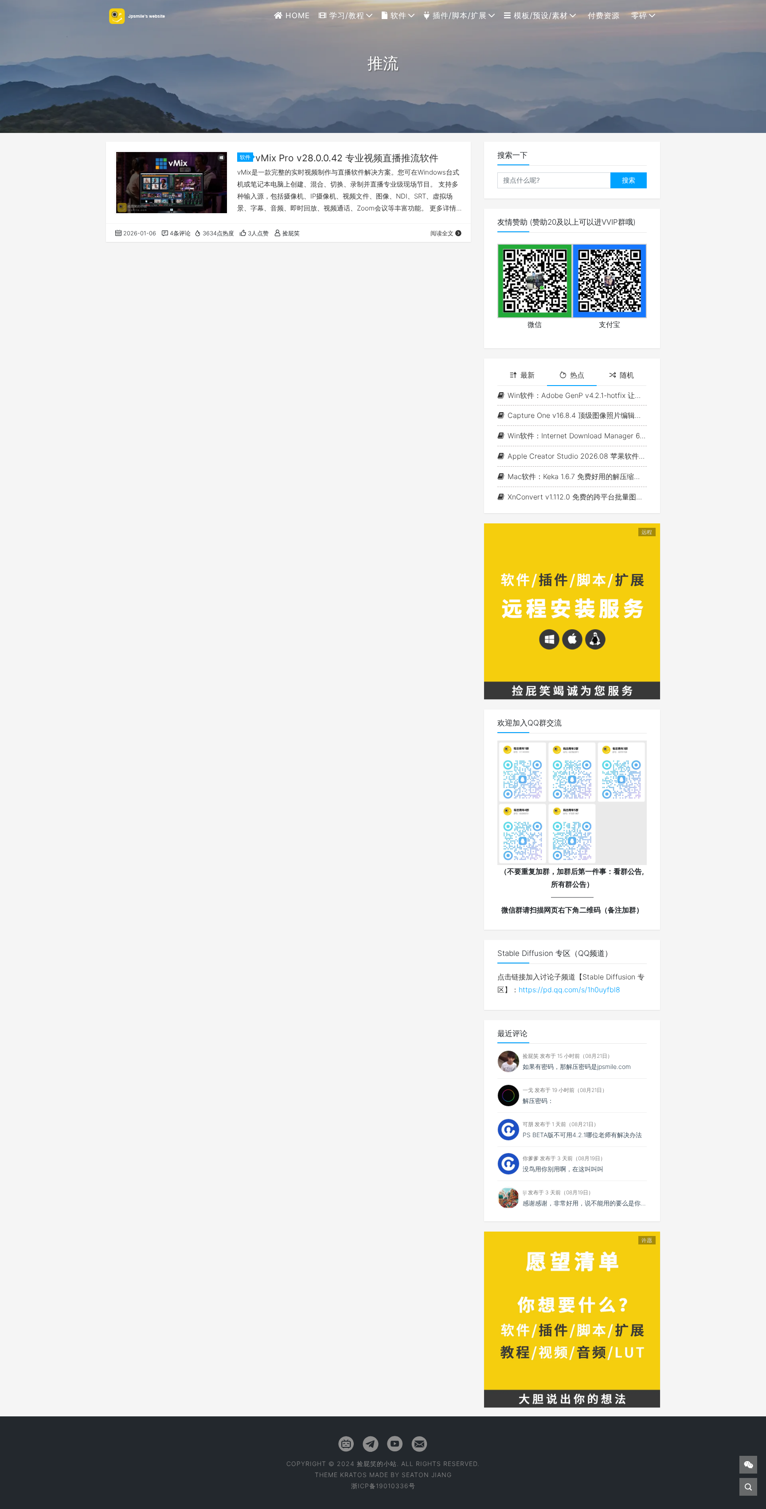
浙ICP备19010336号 (383, 1486)
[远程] (572, 610)
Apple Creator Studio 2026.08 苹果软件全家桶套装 (577, 456)
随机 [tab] (627, 374)
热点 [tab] (577, 374)
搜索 (628, 180)
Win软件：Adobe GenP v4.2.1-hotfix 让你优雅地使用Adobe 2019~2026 (577, 395)
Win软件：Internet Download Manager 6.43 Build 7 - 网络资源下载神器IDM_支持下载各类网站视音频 (577, 435)
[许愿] (572, 1318)
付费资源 (602, 15)
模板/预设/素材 (539, 15)
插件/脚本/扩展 (458, 15)
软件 (397, 15)
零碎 (638, 15)
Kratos (353, 1474)
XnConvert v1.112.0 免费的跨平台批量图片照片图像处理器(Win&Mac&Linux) (577, 496)
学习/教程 (345, 15)
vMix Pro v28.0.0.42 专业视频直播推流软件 (346, 158)
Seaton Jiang (427, 1474)
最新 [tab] (527, 374)
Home (296, 15)
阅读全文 (441, 233)
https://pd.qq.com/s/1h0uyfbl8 (569, 989)
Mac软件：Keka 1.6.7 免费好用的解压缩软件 (577, 476)
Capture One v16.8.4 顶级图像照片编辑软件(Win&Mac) (577, 415)
